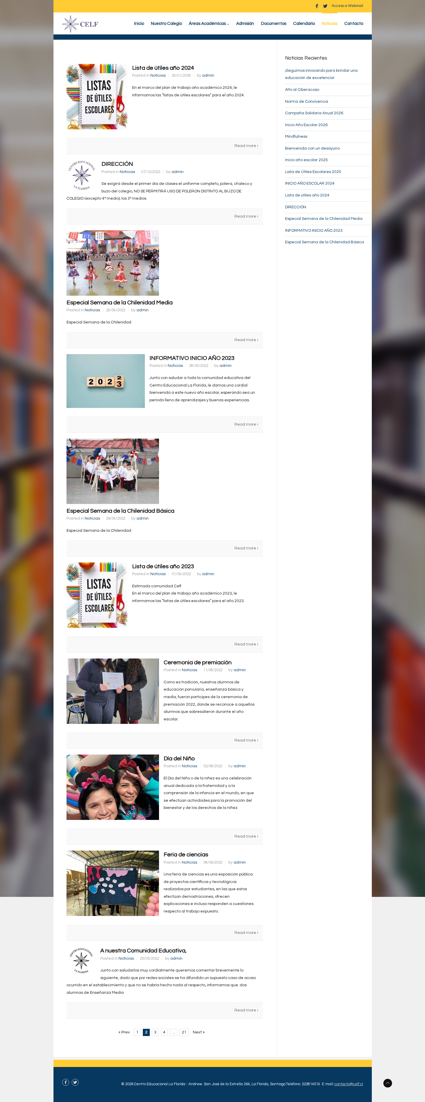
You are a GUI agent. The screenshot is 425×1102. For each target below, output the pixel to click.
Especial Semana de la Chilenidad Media (119, 303)
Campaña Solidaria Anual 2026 (314, 113)
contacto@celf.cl (349, 1084)
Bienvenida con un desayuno (312, 148)
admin (208, 75)
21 (184, 1032)
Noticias (158, 75)
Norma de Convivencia (306, 102)
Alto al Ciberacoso (302, 90)
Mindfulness (296, 137)
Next (199, 1032)
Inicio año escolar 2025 (306, 160)
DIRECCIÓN (117, 164)
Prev (124, 1032)
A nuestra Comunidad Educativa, (143, 951)
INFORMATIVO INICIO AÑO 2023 (191, 358)
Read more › (246, 146)
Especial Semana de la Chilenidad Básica (120, 511)
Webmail (355, 6)
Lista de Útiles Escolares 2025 (313, 172)
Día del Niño (179, 758)
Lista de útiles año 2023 (163, 566)
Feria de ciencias (186, 855)
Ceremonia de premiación (198, 662)
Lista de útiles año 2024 (163, 68)
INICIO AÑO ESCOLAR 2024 (310, 183)
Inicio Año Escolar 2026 (306, 125)
